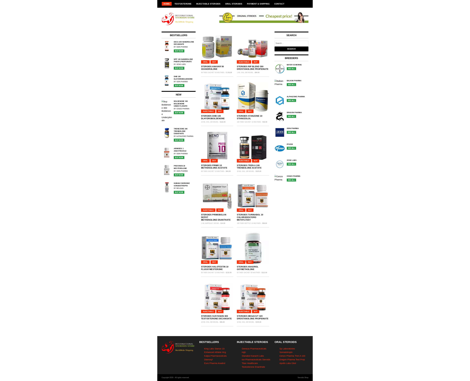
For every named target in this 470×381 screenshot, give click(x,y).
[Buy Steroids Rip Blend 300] (253, 48)
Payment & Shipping (258, 4)
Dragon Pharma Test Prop (292, 359)
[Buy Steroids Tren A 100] (253, 146)
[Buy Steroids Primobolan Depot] (217, 196)
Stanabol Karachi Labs (253, 356)
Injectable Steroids (208, 4)
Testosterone (183, 4)
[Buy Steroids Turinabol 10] (253, 196)
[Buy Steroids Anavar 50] (217, 48)
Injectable (244, 62)
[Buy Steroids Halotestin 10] (217, 248)
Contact (279, 4)
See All (291, 69)
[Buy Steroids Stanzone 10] (253, 97)
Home (167, 4)
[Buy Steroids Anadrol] (253, 248)
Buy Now (179, 51)
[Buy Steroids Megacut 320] (253, 297)
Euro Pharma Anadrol (214, 363)
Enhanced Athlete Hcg (215, 352)
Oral (205, 62)
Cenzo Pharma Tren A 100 (292, 356)
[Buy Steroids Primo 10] (217, 146)
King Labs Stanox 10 (214, 348)
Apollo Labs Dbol (287, 363)
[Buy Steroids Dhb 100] (217, 97)
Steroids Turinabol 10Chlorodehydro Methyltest (250, 217)
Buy (214, 62)
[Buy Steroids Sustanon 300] (217, 297)
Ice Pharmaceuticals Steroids (256, 359)
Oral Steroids (233, 4)
